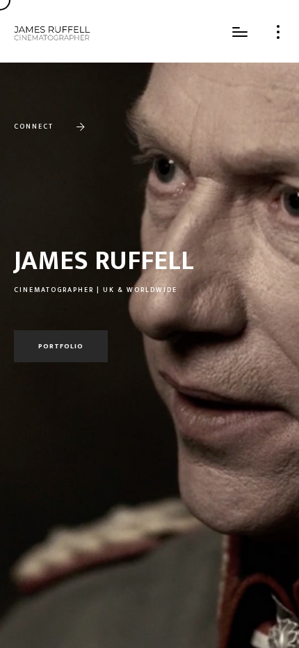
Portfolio (60, 346)
